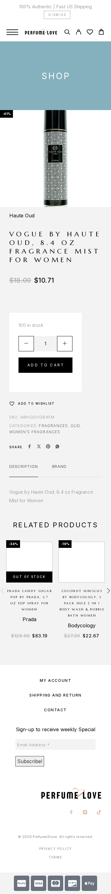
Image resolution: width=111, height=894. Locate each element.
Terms (55, 857)
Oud (75, 425)
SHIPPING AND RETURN (55, 695)
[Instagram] (85, 812)
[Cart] (101, 32)
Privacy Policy (55, 848)
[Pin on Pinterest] (48, 447)
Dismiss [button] (57, 15)
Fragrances (53, 425)
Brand (59, 466)
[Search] (67, 33)
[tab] (23, 470)
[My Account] (78, 33)
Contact (55, 710)
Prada (29, 619)
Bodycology (82, 625)
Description (23, 466)
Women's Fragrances (34, 432)
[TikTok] (99, 812)
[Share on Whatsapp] (57, 447)
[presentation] (2, 591)
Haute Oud (22, 215)
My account (56, 680)
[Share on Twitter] (38, 447)
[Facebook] (71, 812)
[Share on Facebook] (29, 447)
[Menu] (12, 32)
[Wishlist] (90, 33)
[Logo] (41, 32)
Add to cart (45, 365)
